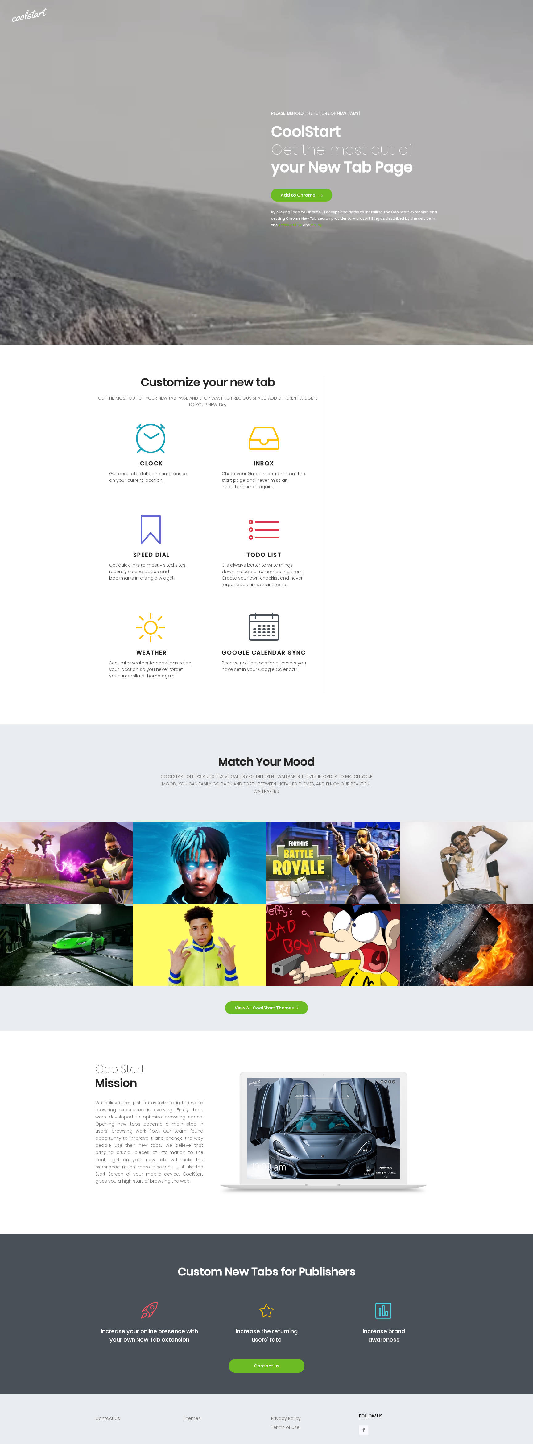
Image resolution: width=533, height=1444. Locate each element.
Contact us (266, 1366)
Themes (192, 1418)
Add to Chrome (298, 195)
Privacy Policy (286, 1418)
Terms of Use (285, 1427)
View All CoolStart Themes (264, 1008)
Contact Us (107, 1418)
